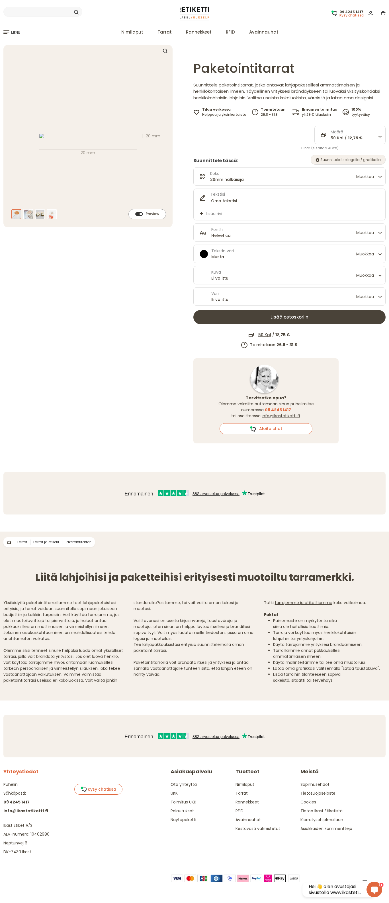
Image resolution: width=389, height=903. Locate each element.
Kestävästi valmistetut (258, 828)
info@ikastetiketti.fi (281, 416)
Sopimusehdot (314, 784)
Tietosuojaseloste (317, 793)
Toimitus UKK (183, 802)
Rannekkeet (199, 32)
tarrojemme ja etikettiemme (303, 603)
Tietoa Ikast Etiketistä (321, 811)
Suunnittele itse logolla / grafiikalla (350, 159)
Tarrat (164, 32)
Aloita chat (269, 428)
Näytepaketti (183, 820)
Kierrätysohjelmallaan (321, 820)
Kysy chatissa (101, 789)
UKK (174, 793)
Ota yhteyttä (184, 784)
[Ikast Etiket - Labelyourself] (194, 13)
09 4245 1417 (16, 802)
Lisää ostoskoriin (289, 317)
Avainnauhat (264, 32)
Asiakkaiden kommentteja (326, 828)
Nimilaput (132, 32)
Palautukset (182, 811)
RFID (230, 32)
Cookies (308, 802)
